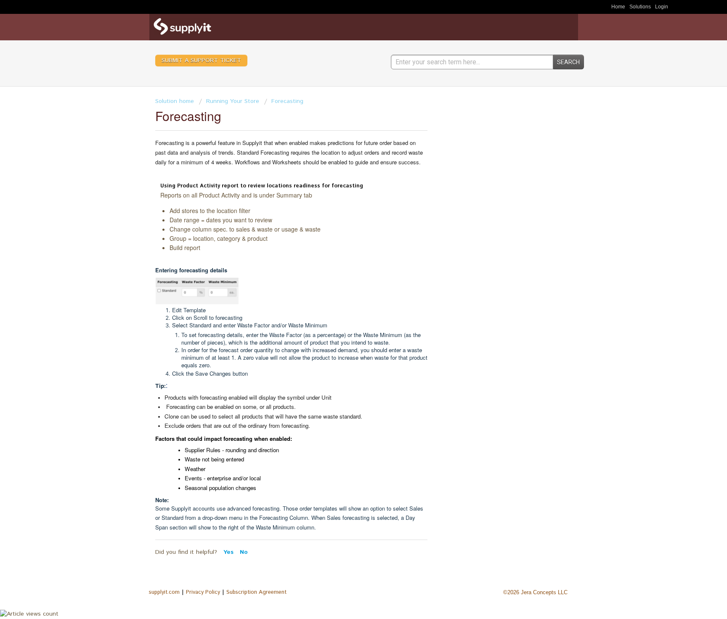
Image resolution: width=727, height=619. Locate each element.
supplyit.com (164, 592)
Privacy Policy (203, 592)
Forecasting (287, 101)
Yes (229, 552)
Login (661, 7)
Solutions (640, 7)
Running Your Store (232, 101)
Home (618, 7)
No (244, 552)
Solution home (174, 101)
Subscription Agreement (256, 592)
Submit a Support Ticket (201, 60)
